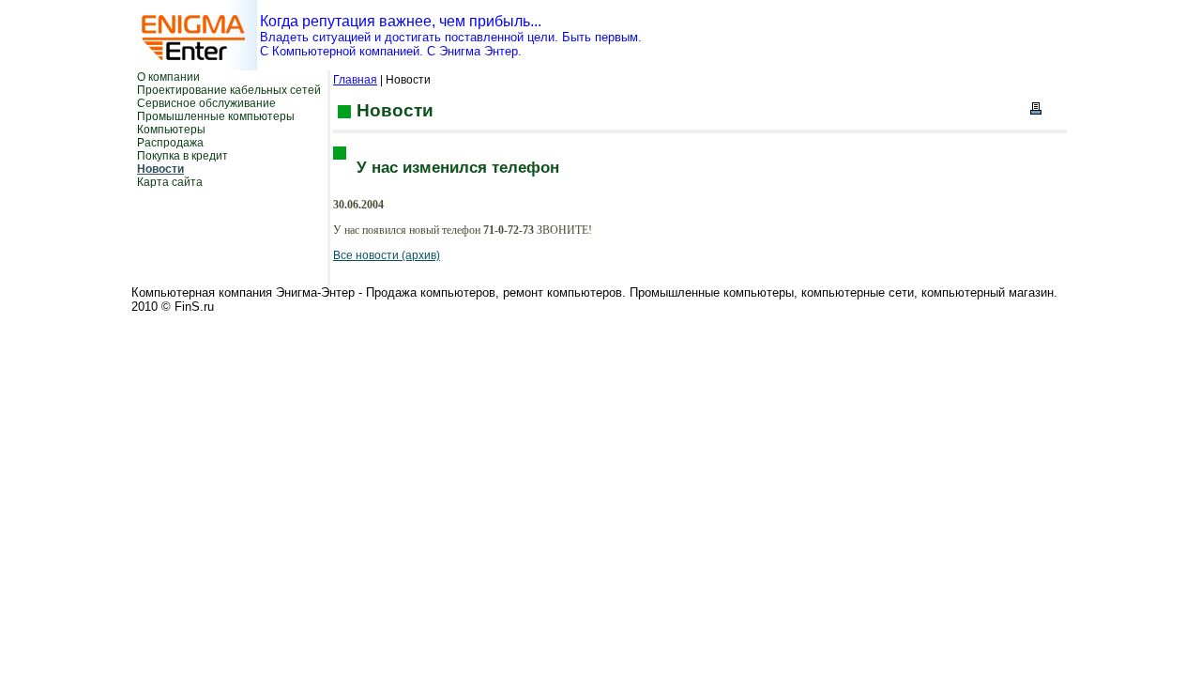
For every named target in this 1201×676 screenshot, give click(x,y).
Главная (355, 79)
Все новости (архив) (386, 255)
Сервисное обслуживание (206, 103)
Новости (160, 169)
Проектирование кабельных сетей (229, 90)
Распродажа (170, 142)
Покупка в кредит (182, 155)
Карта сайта (170, 182)
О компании (168, 77)
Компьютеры (171, 129)
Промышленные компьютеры (216, 116)
